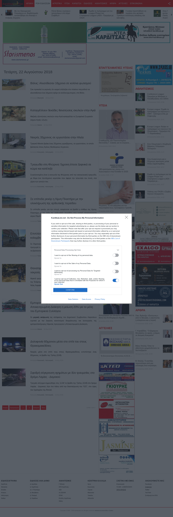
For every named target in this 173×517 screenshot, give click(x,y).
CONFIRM (70, 290)
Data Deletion (73, 299)
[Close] (127, 218)
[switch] (116, 255)
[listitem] (86, 250)
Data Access (86, 299)
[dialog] (86, 258)
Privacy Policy (100, 299)
